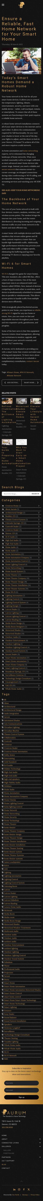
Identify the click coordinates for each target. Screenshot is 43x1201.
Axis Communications (13, 724)
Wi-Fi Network (27, 372)
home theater (10, 827)
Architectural (9, 706)
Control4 (8, 741)
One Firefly (15, 1195)
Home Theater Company (15, 578)
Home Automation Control (16, 561)
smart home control (12, 997)
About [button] (5, 1139)
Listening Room (10, 886)
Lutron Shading (11, 620)
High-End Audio (12, 544)
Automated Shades (12, 720)
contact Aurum (32, 361)
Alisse (6, 703)
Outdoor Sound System (15, 651)
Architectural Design (14, 513)
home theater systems (13, 858)
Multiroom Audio (11, 931)
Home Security (10, 817)
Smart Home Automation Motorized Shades (22, 990)
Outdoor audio (10, 934)
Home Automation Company (17, 557)
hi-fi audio (8, 765)
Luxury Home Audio (12, 907)
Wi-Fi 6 (5, 274)
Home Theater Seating (13, 848)
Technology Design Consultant (18, 678)
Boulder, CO (10, 516)
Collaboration (10, 738)
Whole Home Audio (13, 689)
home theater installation (14, 845)
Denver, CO (10, 533)
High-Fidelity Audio (12, 782)
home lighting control (13, 807)
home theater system (13, 852)
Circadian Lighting (11, 727)
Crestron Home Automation (15, 751)
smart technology (33, 1071)
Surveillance (9, 1031)
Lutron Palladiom (11, 900)
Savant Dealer (11, 654)
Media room (9, 917)
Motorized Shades (13, 630)
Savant (7, 976)
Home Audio (10, 547)
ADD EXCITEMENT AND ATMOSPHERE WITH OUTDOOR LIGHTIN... (14, 383)
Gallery (7, 1150)
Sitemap (25, 1195)
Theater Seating (11, 1038)
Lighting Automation (13, 595)
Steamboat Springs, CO (15, 671)
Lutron (7, 890)
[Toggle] (39, 506)
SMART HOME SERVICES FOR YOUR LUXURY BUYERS (32, 383)
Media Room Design (13, 623)
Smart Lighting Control (15, 668)
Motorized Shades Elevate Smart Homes (22, 411)
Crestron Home (11, 506)
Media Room (9, 914)
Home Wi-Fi (10, 592)
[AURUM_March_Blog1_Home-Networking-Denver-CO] (21, 61)
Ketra (6, 865)
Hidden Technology (12, 769)
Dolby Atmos (9, 755)
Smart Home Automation (16, 658)
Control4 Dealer (12, 526)
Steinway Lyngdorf (12, 1028)
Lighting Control (12, 599)
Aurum (7, 717)
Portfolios (9, 1153)
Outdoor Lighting (12, 644)
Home (4, 1135)
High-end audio (10, 776)
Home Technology (11, 820)
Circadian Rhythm (11, 731)
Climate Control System (15, 519)
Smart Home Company (14, 665)
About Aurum (10, 509)
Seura (6, 979)
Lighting (7, 872)
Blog (4, 1164)
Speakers (8, 1024)
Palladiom (8, 962)
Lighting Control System (15, 602)
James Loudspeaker (12, 862)
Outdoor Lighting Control (16, 647)
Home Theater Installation (16, 585)
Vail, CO (8, 685)
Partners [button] (6, 1157)
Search (35, 494)
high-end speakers (12, 779)
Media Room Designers (14, 627)
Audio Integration (11, 713)
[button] (3, 5)
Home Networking (13, 568)
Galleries (6, 1146)
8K (5, 700)
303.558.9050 (7, 1127)
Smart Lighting (10, 1007)
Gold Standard (10, 762)
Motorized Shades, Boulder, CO (21, 423)
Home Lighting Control (15, 564)
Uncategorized (11, 682)
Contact (6, 1168)
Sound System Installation (15, 1021)
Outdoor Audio (11, 637)
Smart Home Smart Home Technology (20, 1000)
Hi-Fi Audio (10, 537)
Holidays (7, 786)
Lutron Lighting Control (15, 616)
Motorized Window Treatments (17, 928)
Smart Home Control (13, 993)
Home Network (14, 375)
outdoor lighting (11, 948)
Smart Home (13, 372)
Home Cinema (10, 800)
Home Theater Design (14, 582)
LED (6, 869)
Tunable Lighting (11, 1042)
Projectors (8, 972)
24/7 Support (8, 1161)
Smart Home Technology (14, 1004)
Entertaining (9, 758)
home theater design (12, 834)
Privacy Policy (35, 1195)
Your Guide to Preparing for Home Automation (9, 455)
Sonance (7, 1010)
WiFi (6, 1059)
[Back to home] (21, 5)
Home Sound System (14, 571)
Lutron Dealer (11, 609)
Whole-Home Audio (12, 1048)
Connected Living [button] (10, 1143)
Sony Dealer (9, 1014)
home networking (30, 151)
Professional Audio (12, 969)
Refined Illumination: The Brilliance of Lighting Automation (10, 414)
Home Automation (13, 554)
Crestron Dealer (12, 530)
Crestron (8, 744)
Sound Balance (10, 1017)
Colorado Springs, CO (14, 523)
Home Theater (11, 575)
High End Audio (12, 540)
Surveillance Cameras (14, 675)
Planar (7, 966)
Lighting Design (11, 606)
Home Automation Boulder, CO (7, 470)
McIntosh (8, 910)
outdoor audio (10, 941)
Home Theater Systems (15, 589)
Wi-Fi (6, 1052)
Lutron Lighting (12, 613)
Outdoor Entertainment (15, 640)
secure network (8, 169)
